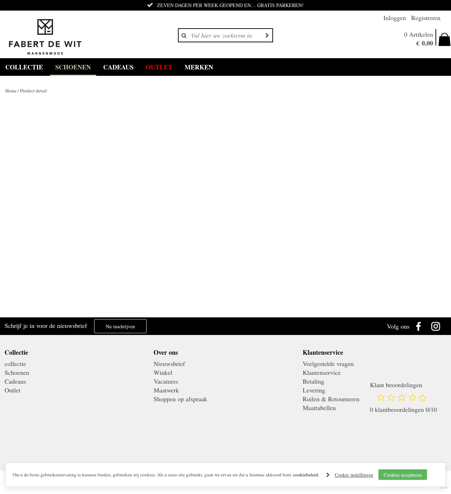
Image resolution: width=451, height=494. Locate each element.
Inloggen (394, 17)
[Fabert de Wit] (45, 37)
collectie (24, 67)
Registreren (425, 17)
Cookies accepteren (403, 474)
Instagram (437, 326)
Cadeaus (118, 67)
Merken (199, 67)
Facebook (420, 326)
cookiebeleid (305, 474)
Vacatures (166, 381)
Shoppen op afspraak (180, 399)
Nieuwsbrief (169, 363)
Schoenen (73, 67)
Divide (444, 487)
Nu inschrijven (120, 326)
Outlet (159, 67)
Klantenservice (322, 372)
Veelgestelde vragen (328, 363)
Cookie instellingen (354, 474)
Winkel (163, 372)
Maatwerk (166, 390)
